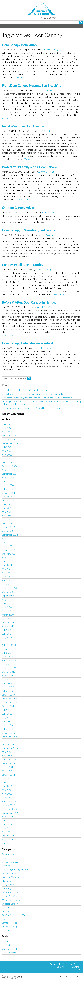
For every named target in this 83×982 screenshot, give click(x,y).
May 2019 (7, 637)
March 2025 (8, 458)
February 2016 (9, 729)
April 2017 (7, 683)
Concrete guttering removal (15, 869)
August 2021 (8, 557)
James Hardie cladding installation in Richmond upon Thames (30, 390)
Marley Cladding (9, 896)
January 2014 (8, 774)
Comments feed (9, 948)
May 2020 (7, 607)
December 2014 (9, 763)
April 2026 (7, 431)
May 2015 (7, 751)
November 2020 (10, 588)
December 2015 (9, 736)
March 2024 (8, 485)
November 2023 (10, 496)
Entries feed (7, 945)
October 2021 (8, 553)
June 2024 (7, 481)
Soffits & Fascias (9, 922)
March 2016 (8, 725)
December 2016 (9, 698)
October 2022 (8, 531)
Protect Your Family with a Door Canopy (29, 167)
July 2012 (6, 820)
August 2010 (8, 839)
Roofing (5, 911)
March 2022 (8, 546)
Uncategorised (9, 930)
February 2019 (9, 645)
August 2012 (8, 816)
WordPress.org (9, 952)
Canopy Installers (10, 861)
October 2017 (8, 671)
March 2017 (8, 687)
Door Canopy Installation (19, 45)
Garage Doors (8, 884)
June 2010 (7, 843)
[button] (81, 22)
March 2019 (8, 641)
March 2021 (8, 576)
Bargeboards (8, 854)
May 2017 (7, 679)
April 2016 (7, 721)
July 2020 (6, 603)
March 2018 (8, 656)
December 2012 (9, 809)
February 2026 (9, 435)
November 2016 (10, 702)
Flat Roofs (6, 880)
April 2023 (7, 515)
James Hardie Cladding (12, 892)
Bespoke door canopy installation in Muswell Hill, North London (31, 408)
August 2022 (8, 538)
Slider (4, 919)
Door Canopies (9, 873)
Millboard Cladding (11, 900)
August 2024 (8, 477)
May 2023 (7, 511)
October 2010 (8, 835)
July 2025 (6, 447)
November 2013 (10, 778)
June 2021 (7, 565)
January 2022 (8, 550)
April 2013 (7, 793)
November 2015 (10, 740)
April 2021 (7, 572)
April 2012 (7, 831)
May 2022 (7, 542)
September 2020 (10, 595)
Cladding (6, 865)
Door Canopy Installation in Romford (27, 343)
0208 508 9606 (48, 17)
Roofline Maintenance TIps (14, 915)
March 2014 (8, 771)
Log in (5, 941)
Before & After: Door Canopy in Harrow (29, 302)
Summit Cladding (50, 49)
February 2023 (9, 523)
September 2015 (10, 748)
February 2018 (9, 660)
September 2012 (10, 812)
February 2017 (9, 691)
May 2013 (7, 790)
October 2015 (8, 744)
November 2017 (10, 668)
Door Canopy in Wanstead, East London (29, 230)
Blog (4, 858)
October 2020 (8, 591)
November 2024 (10, 470)
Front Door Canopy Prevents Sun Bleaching (31, 85)
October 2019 (8, 622)
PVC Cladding (8, 907)
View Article (21, 77)
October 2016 (8, 706)
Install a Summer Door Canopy (23, 126)
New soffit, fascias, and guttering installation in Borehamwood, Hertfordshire (37, 397)
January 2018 (8, 664)
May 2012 (7, 828)
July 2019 (6, 630)
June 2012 (7, 824)
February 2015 (9, 759)
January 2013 (8, 805)
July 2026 (6, 424)
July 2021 (6, 561)
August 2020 (8, 599)
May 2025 (7, 451)
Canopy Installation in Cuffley (22, 265)
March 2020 (8, 614)
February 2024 (9, 489)
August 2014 (8, 767)
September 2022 (10, 534)
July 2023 (6, 504)
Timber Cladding (9, 926)
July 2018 (6, 652)
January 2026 (8, 439)
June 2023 (7, 508)
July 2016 (6, 710)
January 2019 (8, 649)
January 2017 (8, 694)
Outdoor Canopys (10, 903)
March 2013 (8, 797)
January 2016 (8, 732)
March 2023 (8, 519)
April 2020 (7, 611)
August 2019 (8, 626)
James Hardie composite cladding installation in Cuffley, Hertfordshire (34, 393)
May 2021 (7, 569)
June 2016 (7, 713)
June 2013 (7, 786)
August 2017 (8, 675)
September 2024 (10, 473)
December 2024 (9, 466)
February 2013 (9, 801)
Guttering (6, 888)
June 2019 (7, 633)
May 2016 (7, 717)
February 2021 (9, 580)
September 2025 (10, 443)
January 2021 (8, 584)
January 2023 (8, 527)
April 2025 (7, 454)
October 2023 (8, 500)
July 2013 (6, 782)
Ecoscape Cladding (10, 877)
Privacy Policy (8, 978)
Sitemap (18, 978)
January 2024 (8, 492)
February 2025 (9, 462)
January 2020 (8, 618)
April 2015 (7, 755)
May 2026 (7, 428)
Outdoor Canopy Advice (18, 208)
